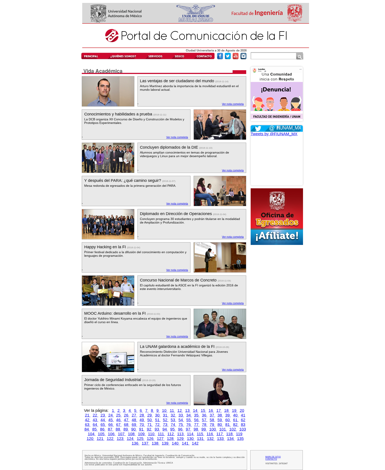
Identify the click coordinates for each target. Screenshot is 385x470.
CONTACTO (271, 459)
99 (204, 429)
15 (203, 410)
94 (165, 429)
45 (111, 420)
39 (228, 415)
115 (200, 434)
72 (158, 424)
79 (212, 424)
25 (119, 415)
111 (161, 434)
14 (196, 410)
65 (103, 424)
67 (119, 424)
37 (212, 415)
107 (122, 434)
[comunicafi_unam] (243, 58)
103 (242, 429)
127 (161, 438)
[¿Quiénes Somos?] (123, 56)
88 (118, 429)
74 (173, 424)
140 (176, 443)
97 (188, 429)
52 (165, 420)
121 (100, 438)
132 (211, 438)
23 (103, 415)
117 (220, 434)
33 (181, 415)
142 (195, 443)
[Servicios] (154, 56)
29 (150, 415)
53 (173, 420)
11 (172, 410)
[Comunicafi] (195, 47)
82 (236, 424)
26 (126, 415)
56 (197, 420)
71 (150, 424)
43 (95, 420)
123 (121, 438)
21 (87, 415)
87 (110, 429)
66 (111, 424)
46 (119, 420)
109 (142, 434)
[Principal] (93, 56)
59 (220, 420)
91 (142, 429)
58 (212, 420)
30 (158, 415)
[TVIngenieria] (235, 58)
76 (189, 424)
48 (134, 420)
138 (156, 443)
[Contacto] (202, 56)
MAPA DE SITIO (273, 457)
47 (126, 420)
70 (142, 424)
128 (171, 438)
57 (204, 420)
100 (213, 429)
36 (204, 415)
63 (87, 424)
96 (181, 429)
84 (87, 429)
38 (220, 415)
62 (243, 420)
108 (132, 434)
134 (231, 438)
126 (151, 438)
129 (181, 438)
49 (142, 420)
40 (236, 415)
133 (221, 438)
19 (235, 410)
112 (171, 434)
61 (236, 420)
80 (220, 424)
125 (141, 438)
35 (197, 415)
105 (102, 434)
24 (111, 415)
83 (243, 424)
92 (149, 429)
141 (186, 443)
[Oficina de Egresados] (277, 216)
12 (180, 410)
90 (134, 429)
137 (145, 443)
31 (165, 415)
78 (204, 424)
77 (197, 424)
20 (242, 410)
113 (181, 434)
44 (103, 420)
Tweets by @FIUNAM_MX (274, 134)
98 (196, 429)
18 (227, 410)
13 (188, 410)
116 (210, 434)
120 (90, 438)
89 (126, 429)
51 (158, 420)
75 (181, 424)
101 (223, 429)
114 (191, 434)
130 (191, 438)
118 (230, 434)
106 (112, 434)
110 (152, 434)
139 (166, 443)
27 (134, 415)
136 (135, 443)
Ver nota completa (233, 104)
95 (173, 429)
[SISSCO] (179, 56)
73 (165, 424)
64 (95, 424)
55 (189, 420)
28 (142, 415)
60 (228, 420)
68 (126, 424)
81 (228, 424)
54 (181, 420)
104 (92, 434)
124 (131, 438)
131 (201, 438)
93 (157, 429)
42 (87, 420)
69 (134, 424)
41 (243, 415)
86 (103, 429)
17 (219, 410)
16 (211, 410)
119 (239, 434)
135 (240, 438)
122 (111, 438)
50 (150, 420)
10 (165, 410)
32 (173, 415)
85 (95, 429)
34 (189, 415)
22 (95, 415)
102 (233, 429)
